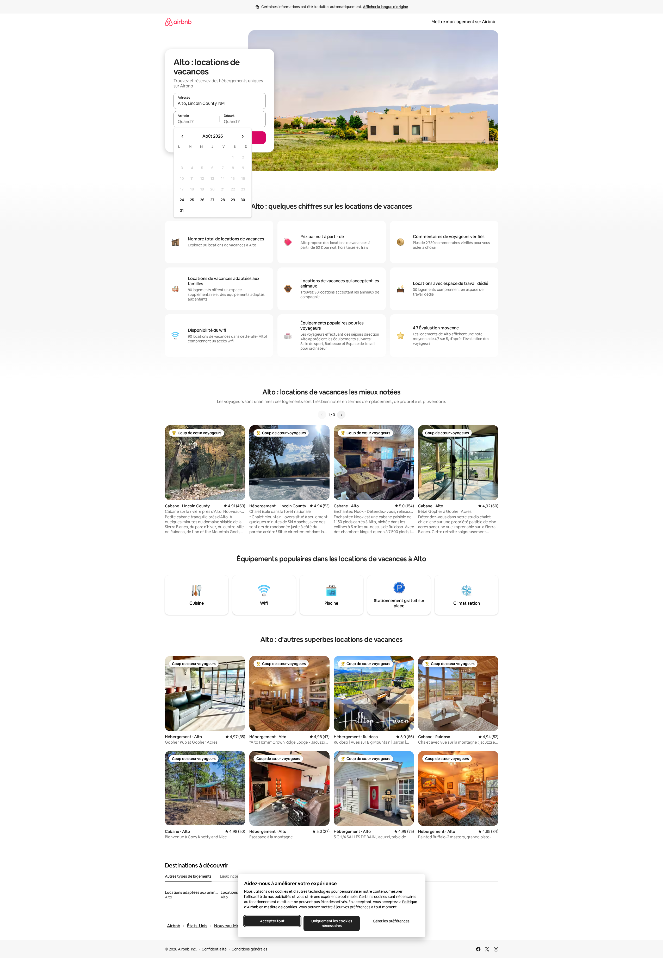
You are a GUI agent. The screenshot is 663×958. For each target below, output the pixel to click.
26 (202, 199)
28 (223, 199)
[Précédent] (322, 415)
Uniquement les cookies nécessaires (331, 923)
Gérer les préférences (391, 921)
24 (182, 199)
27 (212, 199)
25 (192, 199)
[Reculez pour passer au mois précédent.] (182, 136)
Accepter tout (272, 921)
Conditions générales (249, 949)
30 (243, 199)
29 (233, 199)
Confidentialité (214, 949)
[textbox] (196, 121)
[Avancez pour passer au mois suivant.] (242, 136)
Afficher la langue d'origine (385, 6)
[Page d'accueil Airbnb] (178, 22)
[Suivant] (341, 415)
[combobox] (220, 103)
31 (182, 210)
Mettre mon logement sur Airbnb (463, 21)
